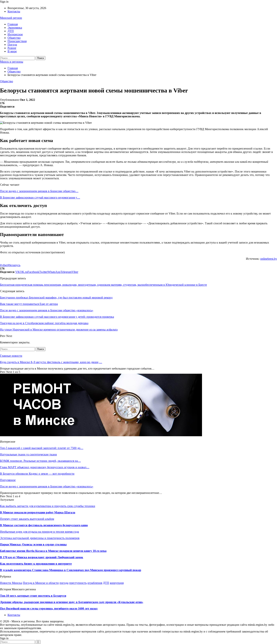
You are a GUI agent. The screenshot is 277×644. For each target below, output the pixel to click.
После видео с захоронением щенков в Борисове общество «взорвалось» (46, 486)
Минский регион (11, 17)
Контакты (14, 11)
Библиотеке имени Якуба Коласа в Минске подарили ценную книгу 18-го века (53, 550)
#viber (4, 265)
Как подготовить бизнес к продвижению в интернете (36, 563)
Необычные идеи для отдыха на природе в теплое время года (39, 531)
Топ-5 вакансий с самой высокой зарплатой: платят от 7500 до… (41, 448)
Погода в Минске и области (41, 582)
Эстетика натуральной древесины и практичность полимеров (40, 538)
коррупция (117, 582)
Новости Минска (11, 582)
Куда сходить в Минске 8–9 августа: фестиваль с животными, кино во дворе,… (51, 362)
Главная (13, 24)
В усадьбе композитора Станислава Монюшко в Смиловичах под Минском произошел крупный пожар (70, 570)
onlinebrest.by (268, 258)
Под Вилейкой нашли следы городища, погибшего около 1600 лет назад (48, 608)
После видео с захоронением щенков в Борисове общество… (39, 191)
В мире (12, 51)
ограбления (94, 582)
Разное (12, 48)
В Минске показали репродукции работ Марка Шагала (37, 512)
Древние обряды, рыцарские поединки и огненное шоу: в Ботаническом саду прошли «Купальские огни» (71, 602)
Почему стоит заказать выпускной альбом (27, 518)
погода (64, 582)
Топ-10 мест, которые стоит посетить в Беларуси (33, 595)
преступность (78, 582)
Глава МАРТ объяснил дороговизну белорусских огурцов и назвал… (44, 467)
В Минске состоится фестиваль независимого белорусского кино (44, 525)
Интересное (15, 34)
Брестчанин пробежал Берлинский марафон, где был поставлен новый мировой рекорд (56, 297)
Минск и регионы (11, 61)
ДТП (11, 31)
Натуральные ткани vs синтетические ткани (28, 454)
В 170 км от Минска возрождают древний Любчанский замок (41, 557)
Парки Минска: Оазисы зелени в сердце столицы (33, 544)
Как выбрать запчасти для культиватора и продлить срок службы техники (47, 506)
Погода (12, 44)
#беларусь (14, 265)
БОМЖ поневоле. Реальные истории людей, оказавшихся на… (40, 460)
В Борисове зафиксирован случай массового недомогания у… (40, 197)
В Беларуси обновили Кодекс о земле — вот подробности (37, 473)
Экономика (15, 27)
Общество (14, 37)
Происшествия (17, 41)
